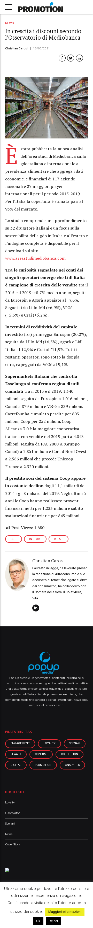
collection (69, 754)
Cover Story (12, 844)
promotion (43, 765)
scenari (74, 743)
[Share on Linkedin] (79, 58)
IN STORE (35, 539)
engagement (20, 743)
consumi (41, 754)
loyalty (49, 743)
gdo (14, 539)
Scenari (10, 823)
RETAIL (58, 539)
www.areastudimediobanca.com (35, 258)
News (9, 23)
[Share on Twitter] (70, 58)
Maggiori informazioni (64, 912)
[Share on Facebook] (62, 58)
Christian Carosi (16, 48)
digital (16, 765)
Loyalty (10, 802)
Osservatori (12, 813)
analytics (72, 765)
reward (16, 754)
